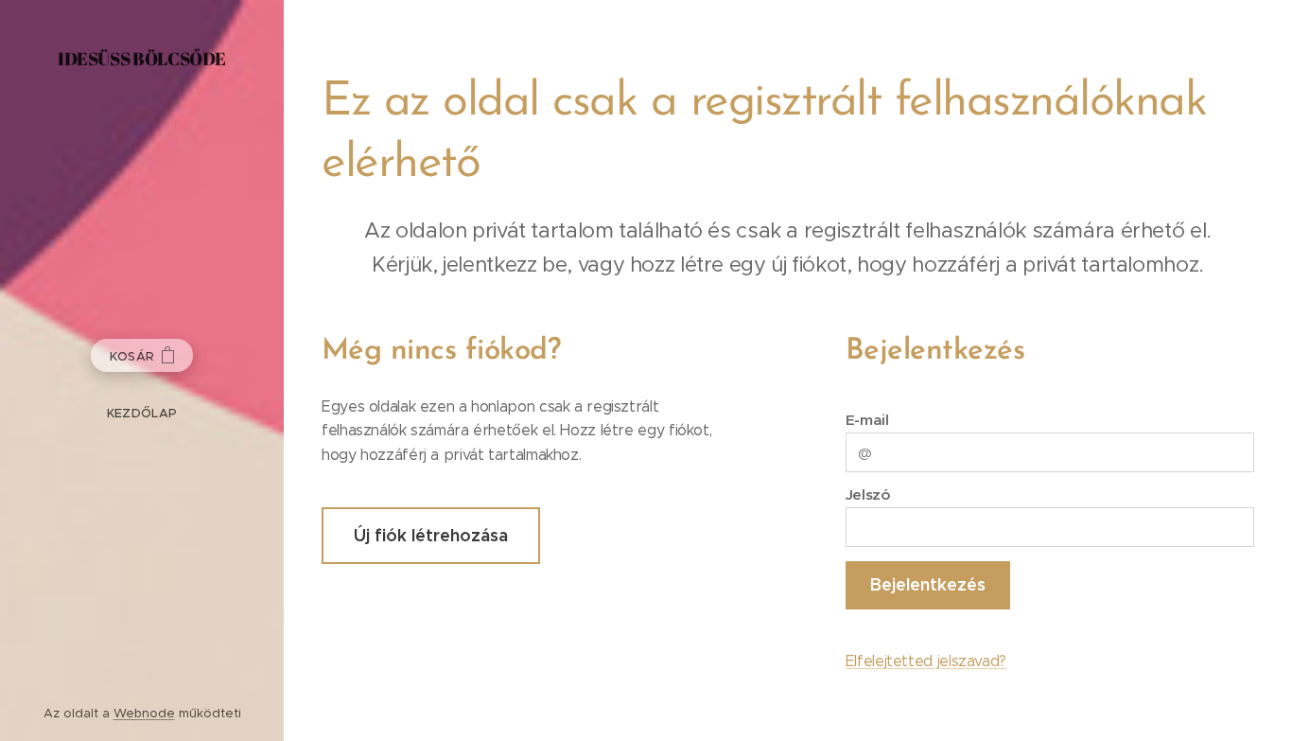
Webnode (144, 713)
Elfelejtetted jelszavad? (926, 661)
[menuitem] (142, 413)
